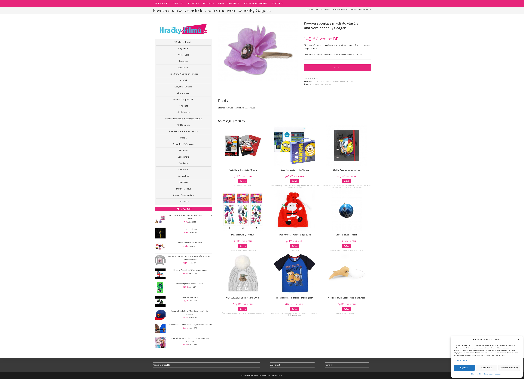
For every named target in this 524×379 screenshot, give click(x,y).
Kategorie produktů (161, 365)
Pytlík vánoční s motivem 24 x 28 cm (294, 235)
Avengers (325, 185)
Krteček (183, 80)
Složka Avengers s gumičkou (346, 170)
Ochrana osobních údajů (492, 374)
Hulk (332, 187)
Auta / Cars (238, 185)
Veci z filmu (350, 81)
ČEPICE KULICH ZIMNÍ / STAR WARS (242, 298)
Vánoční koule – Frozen (346, 235)
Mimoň (306, 185)
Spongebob (183, 176)
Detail (337, 68)
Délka (317, 84)
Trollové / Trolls (241, 250)
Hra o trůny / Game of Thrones (183, 74)
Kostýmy (345, 313)
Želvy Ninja (183, 201)
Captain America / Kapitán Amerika (342, 185)
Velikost (328, 84)
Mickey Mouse (183, 93)
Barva (312, 84)
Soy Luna (183, 163)
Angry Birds (183, 48)
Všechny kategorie (183, 42)
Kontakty (329, 365)
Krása (342, 81)
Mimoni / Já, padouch (303, 313)
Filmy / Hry (328, 81)
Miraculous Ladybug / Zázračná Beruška (183, 119)
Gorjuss (336, 81)
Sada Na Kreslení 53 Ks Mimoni (295, 170)
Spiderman (183, 169)
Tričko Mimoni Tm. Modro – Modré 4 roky (294, 298)
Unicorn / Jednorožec (183, 195)
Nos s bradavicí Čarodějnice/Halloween (346, 298)
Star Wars (251, 313)
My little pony (183, 125)
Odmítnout (486, 367)
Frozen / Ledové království (345, 250)
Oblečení (244, 313)
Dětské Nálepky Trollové (242, 235)
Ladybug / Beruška (183, 87)
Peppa (183, 138)
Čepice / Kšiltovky (228, 313)
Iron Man (338, 187)
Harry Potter (183, 68)
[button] (518, 339)
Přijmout (464, 367)
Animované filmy (276, 185)
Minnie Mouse (183, 112)
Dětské (285, 185)
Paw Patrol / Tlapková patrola (183, 131)
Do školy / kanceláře (296, 185)
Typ (322, 84)
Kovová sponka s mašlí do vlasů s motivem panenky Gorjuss (347, 9)
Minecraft (183, 106)
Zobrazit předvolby (509, 367)
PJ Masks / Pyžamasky (183, 144)
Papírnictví (345, 187)
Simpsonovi (183, 157)
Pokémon (183, 150)
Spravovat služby (461, 360)
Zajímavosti (275, 365)
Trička (290, 315)
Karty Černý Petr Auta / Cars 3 (243, 170)
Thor (351, 187)
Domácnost (317, 81)
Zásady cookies (476, 374)
